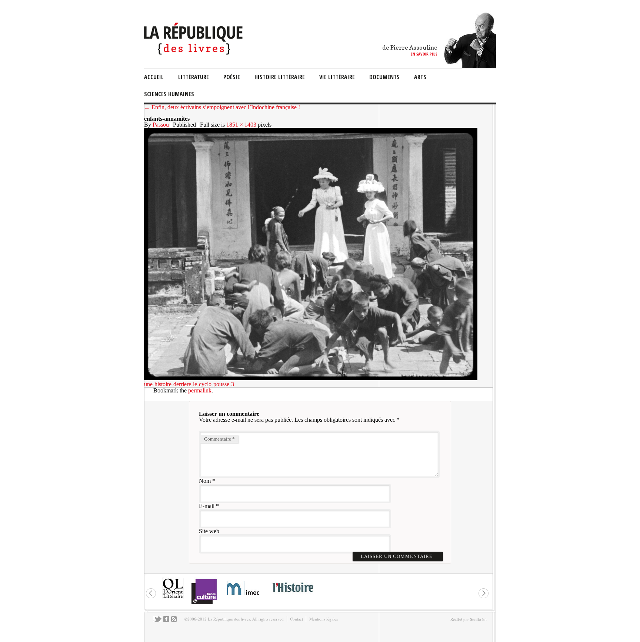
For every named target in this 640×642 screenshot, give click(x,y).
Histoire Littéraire (279, 77)
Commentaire (219, 439)
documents (384, 77)
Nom (205, 481)
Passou (161, 124)
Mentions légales (323, 619)
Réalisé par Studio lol (468, 619)
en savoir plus (424, 54)
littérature (193, 77)
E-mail (206, 506)
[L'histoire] (293, 596)
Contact (296, 619)
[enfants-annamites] (310, 378)
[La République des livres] (194, 53)
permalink (199, 390)
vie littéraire (337, 77)
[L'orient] (173, 597)
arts (420, 77)
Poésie (231, 77)
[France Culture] (204, 604)
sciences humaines (169, 94)
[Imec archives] (243, 597)
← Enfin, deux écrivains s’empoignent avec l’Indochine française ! (222, 107)
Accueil (154, 77)
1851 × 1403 (241, 124)
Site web (209, 531)
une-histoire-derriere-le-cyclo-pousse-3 (189, 384)
